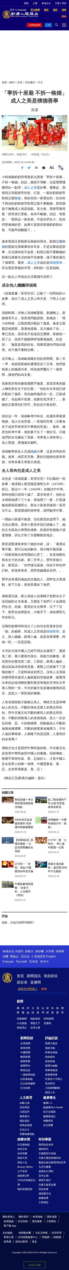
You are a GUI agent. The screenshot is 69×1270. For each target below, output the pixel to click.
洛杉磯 (39, 951)
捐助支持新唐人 (28, 988)
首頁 (4, 82)
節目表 (22, 982)
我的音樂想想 (24, 1189)
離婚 (18, 198)
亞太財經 (25, 1087)
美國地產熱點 (27, 1134)
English (51, 956)
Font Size (51, 167)
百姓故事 (43, 1189)
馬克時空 (50, 1083)
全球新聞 (25, 1043)
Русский (21, 961)
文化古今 (25, 1129)
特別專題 (45, 1139)
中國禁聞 (25, 1052)
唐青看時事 (51, 1074)
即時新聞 (49, 1018)
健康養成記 (49, 1116)
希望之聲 (9, 1237)
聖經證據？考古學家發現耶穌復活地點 (24, 803)
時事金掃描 (51, 1052)
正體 (57, 3)
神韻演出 (22, 1027)
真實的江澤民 (46, 1171)
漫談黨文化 (45, 1193)
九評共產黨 (45, 1166)
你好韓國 (22, 1153)
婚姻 (21, 285)
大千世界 (22, 1171)
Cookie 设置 (34, 1265)
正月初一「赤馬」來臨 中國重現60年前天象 (24, 867)
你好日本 (22, 1149)
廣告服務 (37, 1221)
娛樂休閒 (23, 1139)
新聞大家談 (51, 1043)
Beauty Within (25, 1166)
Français (8, 961)
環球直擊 (25, 1048)
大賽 (35, 3)
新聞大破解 (51, 1065)
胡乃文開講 (49, 1111)
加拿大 (29, 951)
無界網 (7, 1241)
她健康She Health (53, 1107)
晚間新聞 (25, 1056)
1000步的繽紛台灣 (26, 1182)
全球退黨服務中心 (28, 1237)
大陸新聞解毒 (52, 1087)
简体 (64, 3)
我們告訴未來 (46, 1144)
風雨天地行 (45, 1180)
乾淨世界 (57, 1232)
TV (49, 25)
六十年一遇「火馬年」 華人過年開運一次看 (57, 843)
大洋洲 (49, 951)
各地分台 (46, 3)
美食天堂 (22, 1157)
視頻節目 (51, 976)
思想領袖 (50, 1061)
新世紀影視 (21, 1241)
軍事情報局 (51, 1070)
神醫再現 (48, 1120)
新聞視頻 (26, 1038)
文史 (19, 82)
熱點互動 (50, 1048)
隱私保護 (52, 1216)
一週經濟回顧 (27, 1074)
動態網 (57, 1237)
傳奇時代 (43, 1149)
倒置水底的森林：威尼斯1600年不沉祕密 (57, 867)
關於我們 (23, 1216)
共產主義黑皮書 (47, 1184)
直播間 (35, 982)
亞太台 (25, 956)
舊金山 (14, 956)
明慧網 (45, 1237)
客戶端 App (10, 1225)
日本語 (33, 961)
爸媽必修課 (26, 1125)
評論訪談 (51, 1038)
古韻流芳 (25, 1111)
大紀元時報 (41, 1232)
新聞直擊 (25, 1061)
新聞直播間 (35, 25)
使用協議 (9, 1221)
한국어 (44, 961)
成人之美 (30, 187)
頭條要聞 (22, 1018)
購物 (44, 988)
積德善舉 (56, 262)
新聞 (20, 1001)
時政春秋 (50, 1056)
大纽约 (19, 951)
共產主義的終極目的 (50, 1157)
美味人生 (22, 1162)
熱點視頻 (35, 1018)
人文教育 (26, 1097)
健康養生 (49, 1097)
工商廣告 (43, 1202)
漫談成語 (25, 1120)
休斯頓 (60, 951)
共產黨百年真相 (47, 1153)
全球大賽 (35, 1027)
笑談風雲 (25, 1107)
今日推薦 (22, 1023)
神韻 (26, 3)
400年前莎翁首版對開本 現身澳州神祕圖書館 (24, 823)
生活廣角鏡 (23, 1144)
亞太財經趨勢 (27, 1083)
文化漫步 (30, 82)
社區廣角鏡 (26, 1079)
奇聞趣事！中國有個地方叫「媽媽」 (57, 823)
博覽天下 (35, 1023)
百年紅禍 (43, 1175)
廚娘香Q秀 (23, 1175)
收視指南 (38, 1216)
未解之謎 (25, 1102)
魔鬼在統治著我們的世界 (52, 1162)
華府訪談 (25, 1070)
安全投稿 (23, 1221)
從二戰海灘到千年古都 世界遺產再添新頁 (57, 803)
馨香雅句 (25, 1116)
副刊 (12, 82)
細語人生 (50, 1092)
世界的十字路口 (53, 1079)
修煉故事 (43, 1198)
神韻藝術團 (25, 1232)
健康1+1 (47, 1102)
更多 (34, 1241)
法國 (5, 956)
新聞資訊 (34, 976)
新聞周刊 (25, 1065)
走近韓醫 (48, 1125)
